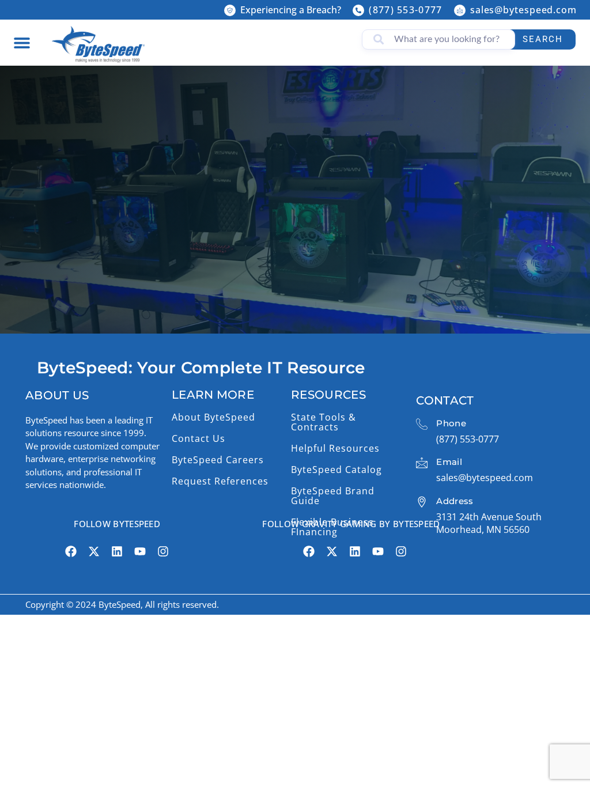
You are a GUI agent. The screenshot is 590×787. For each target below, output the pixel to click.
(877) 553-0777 (405, 9)
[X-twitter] (93, 551)
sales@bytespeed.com (523, 9)
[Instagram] (163, 551)
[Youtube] (140, 551)
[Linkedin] (116, 551)
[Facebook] (70, 551)
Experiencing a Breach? (290, 9)
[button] (22, 42)
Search (543, 39)
